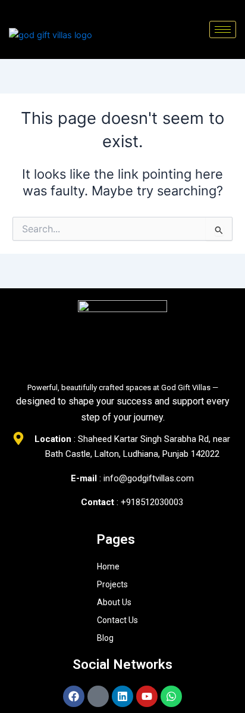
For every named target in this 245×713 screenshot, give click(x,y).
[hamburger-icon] (222, 29)
